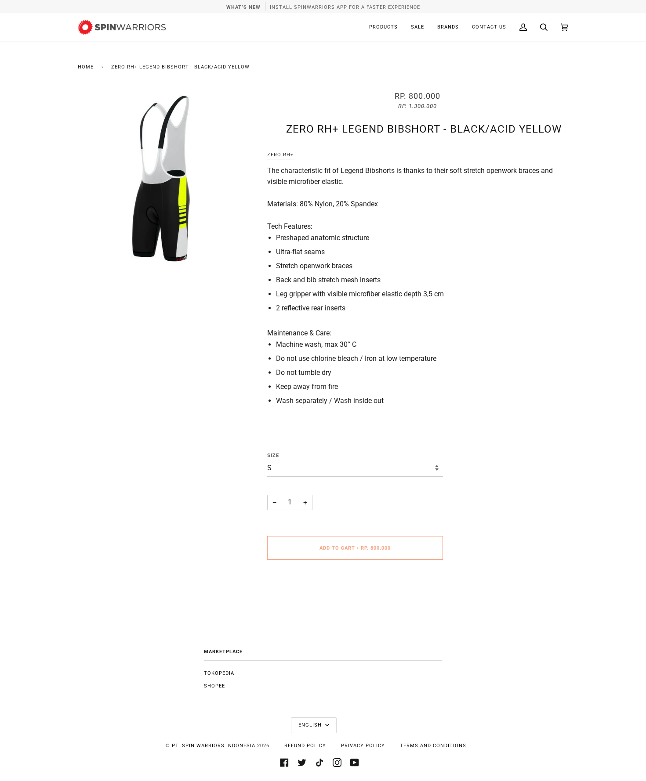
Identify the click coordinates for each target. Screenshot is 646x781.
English (310, 725)
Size (273, 455)
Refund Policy (305, 746)
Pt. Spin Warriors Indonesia (213, 746)
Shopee (214, 686)
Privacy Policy (363, 746)
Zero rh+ (280, 155)
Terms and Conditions (433, 746)
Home (86, 67)
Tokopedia (219, 673)
